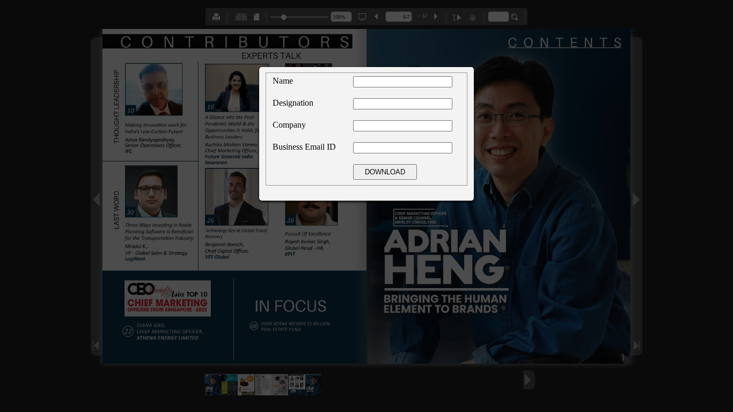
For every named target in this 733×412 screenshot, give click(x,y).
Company (289, 124)
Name (283, 80)
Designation (293, 102)
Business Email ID (304, 146)
